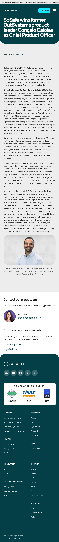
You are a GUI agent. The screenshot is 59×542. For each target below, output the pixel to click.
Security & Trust (9, 487)
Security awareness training (12, 418)
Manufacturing (8, 453)
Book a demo (44, 10)
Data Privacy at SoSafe (10, 491)
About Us (34, 469)
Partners (34, 478)
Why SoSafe (34, 508)
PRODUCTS (8, 413)
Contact (33, 491)
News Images (10, 344)
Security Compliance (10, 444)
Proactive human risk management (14, 431)
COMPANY (35, 464)
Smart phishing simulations (12, 422)
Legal (5, 495)
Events (33, 486)
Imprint (6, 539)
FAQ (5, 469)
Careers (33, 473)
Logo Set (8, 349)
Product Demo (35, 449)
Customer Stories (36, 513)
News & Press (35, 482)
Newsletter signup (37, 495)
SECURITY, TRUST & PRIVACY (14, 482)
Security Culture (9, 449)
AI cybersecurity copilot (11, 427)
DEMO (33, 443)
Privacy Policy (13, 539)
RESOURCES (35, 413)
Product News (35, 431)
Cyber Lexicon (35, 427)
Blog (32, 422)
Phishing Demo (36, 453)
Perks (33, 517)
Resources (34, 418)
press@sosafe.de (27, 317)
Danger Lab (34, 435)
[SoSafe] (9, 10)
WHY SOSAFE (35, 503)
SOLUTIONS (8, 439)
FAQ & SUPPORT (9, 464)
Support (6, 473)
